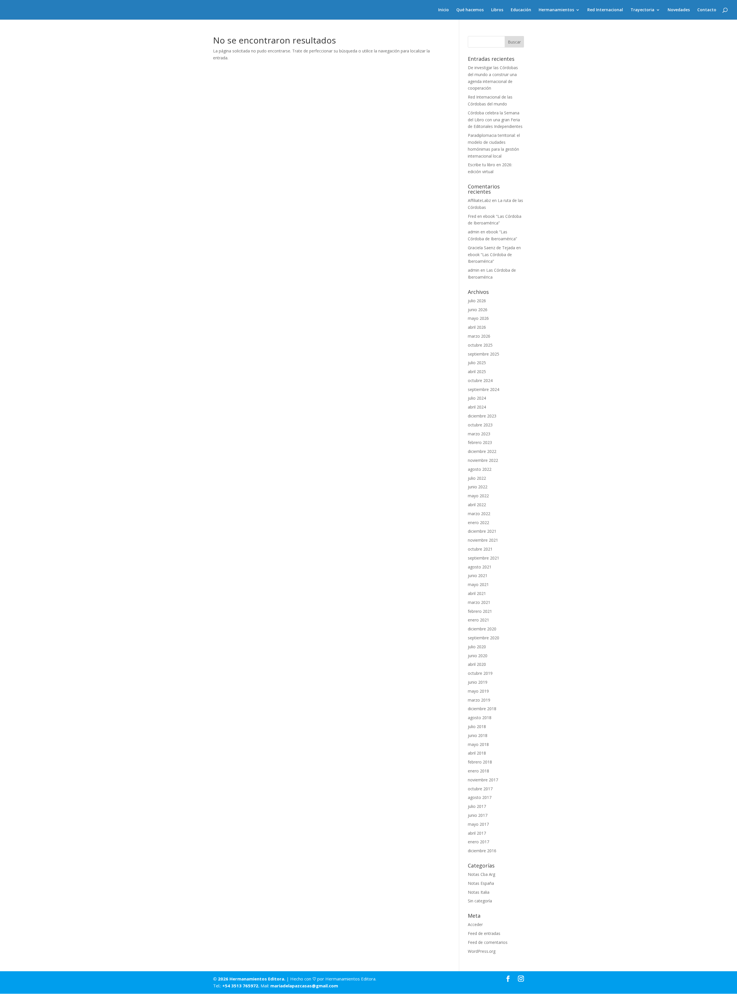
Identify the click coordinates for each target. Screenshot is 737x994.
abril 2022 (477, 504)
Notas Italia (478, 892)
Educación (521, 10)
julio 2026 (477, 300)
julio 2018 (477, 726)
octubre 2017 (480, 788)
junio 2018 (477, 735)
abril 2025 (477, 371)
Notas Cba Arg (481, 874)
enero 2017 (478, 841)
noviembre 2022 (483, 460)
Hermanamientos (556, 10)
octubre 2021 (480, 549)
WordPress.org (481, 951)
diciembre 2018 (482, 708)
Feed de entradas (484, 933)
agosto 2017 (479, 797)
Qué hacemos (470, 10)
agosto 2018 (479, 717)
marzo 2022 (479, 513)
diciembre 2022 (482, 451)
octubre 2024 (480, 380)
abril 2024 (477, 407)
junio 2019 (477, 682)
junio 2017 (477, 815)
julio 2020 (477, 646)
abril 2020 (477, 664)
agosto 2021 (479, 567)
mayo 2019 (478, 691)
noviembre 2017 (483, 780)
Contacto (706, 10)
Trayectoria (642, 10)
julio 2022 (477, 478)
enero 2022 (478, 522)
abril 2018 (477, 753)
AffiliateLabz (479, 200)
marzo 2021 (479, 602)
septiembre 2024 (483, 389)
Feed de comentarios (488, 942)
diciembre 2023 (482, 416)
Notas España (481, 883)
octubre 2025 (480, 345)
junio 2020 (477, 655)
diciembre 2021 (482, 531)
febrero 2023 (480, 442)
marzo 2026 (479, 336)
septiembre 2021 (483, 558)
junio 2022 (477, 487)
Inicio (443, 10)
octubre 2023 (480, 425)
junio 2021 (477, 575)
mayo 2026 (478, 318)
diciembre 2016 (482, 850)
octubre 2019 (480, 673)
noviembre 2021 (483, 540)
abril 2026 (477, 327)
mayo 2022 (478, 495)
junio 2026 (477, 309)
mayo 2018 (478, 744)
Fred (472, 216)
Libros (497, 10)
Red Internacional (605, 10)
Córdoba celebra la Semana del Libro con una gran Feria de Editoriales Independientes (495, 119)
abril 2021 (477, 593)
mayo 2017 (478, 824)
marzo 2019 (479, 700)
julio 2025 (477, 362)
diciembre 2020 (482, 629)
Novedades (679, 10)
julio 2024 (477, 398)
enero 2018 (478, 771)
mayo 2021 (478, 584)
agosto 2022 (479, 469)
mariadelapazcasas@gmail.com (304, 986)
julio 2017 (477, 806)
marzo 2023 (479, 433)
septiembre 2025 (483, 354)
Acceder (475, 924)
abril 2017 (477, 833)
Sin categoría (480, 901)
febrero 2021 (480, 611)
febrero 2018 (480, 762)
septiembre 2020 (483, 637)
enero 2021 (478, 620)
